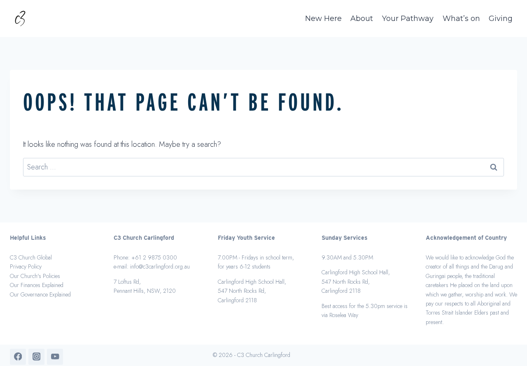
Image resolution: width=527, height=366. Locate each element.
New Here (323, 18)
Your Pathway (408, 18)
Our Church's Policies (35, 276)
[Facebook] (18, 357)
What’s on (461, 18)
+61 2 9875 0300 (154, 257)
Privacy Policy (26, 266)
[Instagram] (36, 357)
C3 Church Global (31, 257)
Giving (501, 18)
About (361, 18)
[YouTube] (55, 357)
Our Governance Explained (40, 294)
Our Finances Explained (36, 285)
